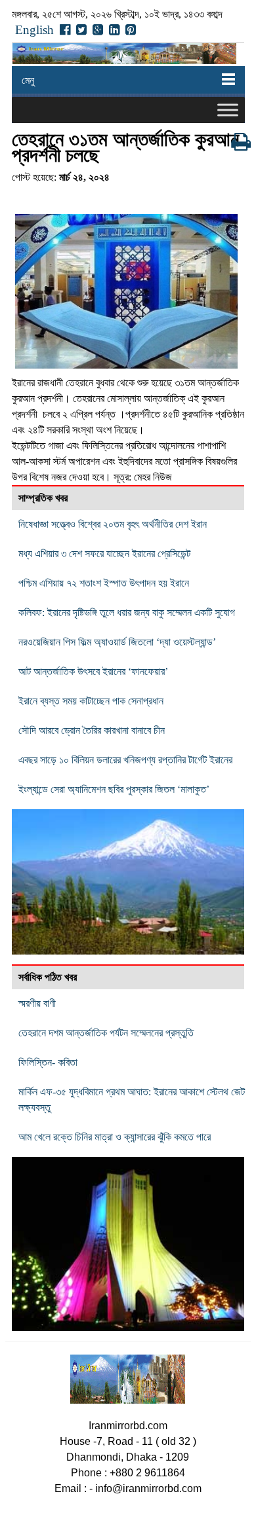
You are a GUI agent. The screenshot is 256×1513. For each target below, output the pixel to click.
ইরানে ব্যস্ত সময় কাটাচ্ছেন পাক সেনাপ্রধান (90, 700)
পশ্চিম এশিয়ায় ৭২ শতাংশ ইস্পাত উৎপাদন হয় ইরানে (103, 583)
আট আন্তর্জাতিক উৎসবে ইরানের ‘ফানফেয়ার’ (93, 671)
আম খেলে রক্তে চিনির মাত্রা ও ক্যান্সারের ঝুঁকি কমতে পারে (114, 1136)
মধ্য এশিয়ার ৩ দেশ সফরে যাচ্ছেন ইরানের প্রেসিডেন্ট (104, 553)
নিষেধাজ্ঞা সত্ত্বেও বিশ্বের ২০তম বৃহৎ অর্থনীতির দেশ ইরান (112, 524)
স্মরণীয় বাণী (37, 1003)
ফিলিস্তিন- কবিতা (47, 1062)
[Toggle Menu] (227, 109)
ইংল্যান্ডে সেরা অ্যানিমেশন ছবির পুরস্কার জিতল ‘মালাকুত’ (113, 789)
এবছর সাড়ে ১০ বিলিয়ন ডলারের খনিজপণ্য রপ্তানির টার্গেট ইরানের (125, 759)
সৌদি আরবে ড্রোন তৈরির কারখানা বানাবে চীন (91, 730)
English (34, 30)
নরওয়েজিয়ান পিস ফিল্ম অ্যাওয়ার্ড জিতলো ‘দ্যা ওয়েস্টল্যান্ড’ (117, 641)
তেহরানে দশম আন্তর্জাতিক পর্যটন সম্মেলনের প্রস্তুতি (106, 1032)
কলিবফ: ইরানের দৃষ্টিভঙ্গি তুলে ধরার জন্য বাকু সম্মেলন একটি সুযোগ (126, 612)
